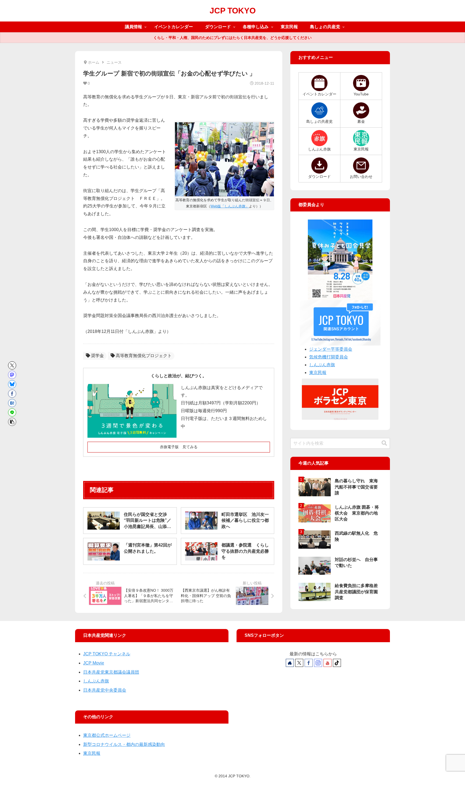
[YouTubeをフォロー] (327, 663)
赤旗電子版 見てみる (179, 447)
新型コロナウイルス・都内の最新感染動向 (124, 744)
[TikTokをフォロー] (337, 663)
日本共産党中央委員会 (104, 690)
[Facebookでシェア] (12, 394)
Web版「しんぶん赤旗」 (229, 206)
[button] (12, 422)
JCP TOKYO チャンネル (106, 654)
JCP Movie (93, 663)
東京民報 (317, 372)
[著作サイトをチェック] (290, 663)
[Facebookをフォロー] (309, 663)
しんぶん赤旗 (322, 364)
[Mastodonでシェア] (12, 375)
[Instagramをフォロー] (318, 663)
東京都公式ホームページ (107, 735)
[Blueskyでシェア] (12, 384)
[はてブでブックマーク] (12, 403)
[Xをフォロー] (299, 663)
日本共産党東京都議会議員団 (111, 672)
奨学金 (97, 355)
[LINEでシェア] (12, 412)
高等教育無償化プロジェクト (144, 355)
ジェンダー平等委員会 (330, 349)
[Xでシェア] (12, 365)
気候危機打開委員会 (328, 357)
